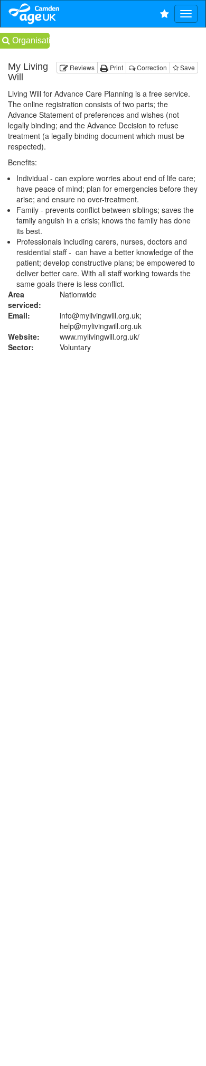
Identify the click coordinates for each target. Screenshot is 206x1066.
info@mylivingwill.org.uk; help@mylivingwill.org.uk (101, 320)
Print (115, 67)
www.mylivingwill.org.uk (99, 336)
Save (187, 67)
